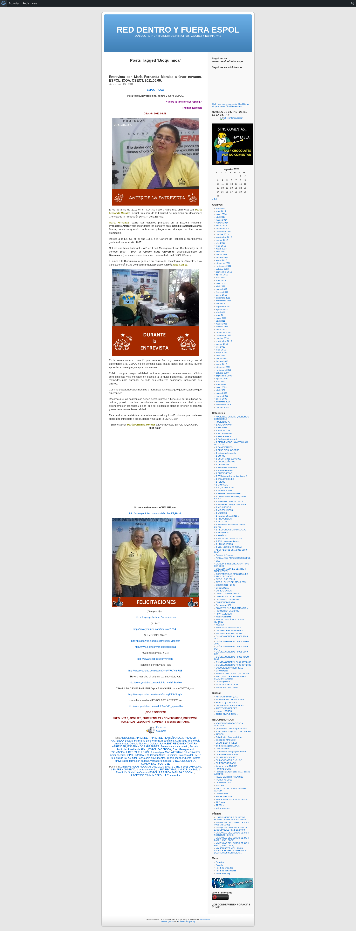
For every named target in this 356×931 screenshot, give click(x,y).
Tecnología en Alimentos (151, 758)
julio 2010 (220, 347)
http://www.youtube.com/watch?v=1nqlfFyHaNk (155, 513)
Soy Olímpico (222, 671)
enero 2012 (221, 295)
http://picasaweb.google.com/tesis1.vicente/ (155, 640)
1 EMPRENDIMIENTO (123, 769)
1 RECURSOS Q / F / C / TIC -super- (233, 731)
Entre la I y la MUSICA (226, 702)
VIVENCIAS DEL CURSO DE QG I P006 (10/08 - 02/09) (231, 844)
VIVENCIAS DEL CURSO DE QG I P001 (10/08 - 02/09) (231, 839)
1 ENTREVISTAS (166, 769)
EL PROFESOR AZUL (226, 763)
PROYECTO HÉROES (226, 708)
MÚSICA (220, 625)
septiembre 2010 (224, 341)
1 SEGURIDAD (223, 532)
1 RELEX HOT (223, 522)
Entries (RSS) (167, 921)
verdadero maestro (161, 760)
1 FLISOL (220, 482)
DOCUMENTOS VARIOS (227, 599)
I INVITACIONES (224, 614)
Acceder (220, 865)
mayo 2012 (221, 283)
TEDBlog (220, 805)
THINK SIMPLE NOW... (227, 714)
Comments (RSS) (186, 921)
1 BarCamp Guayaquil (226, 439)
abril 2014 (220, 217)
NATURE (220, 785)
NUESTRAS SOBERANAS (228, 628)
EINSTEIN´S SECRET (226, 757)
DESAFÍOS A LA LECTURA (229, 596)
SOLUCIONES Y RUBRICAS (229, 668)
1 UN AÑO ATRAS (224, 544)
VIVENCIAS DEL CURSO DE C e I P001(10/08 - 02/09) (231, 834)
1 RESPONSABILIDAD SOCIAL (176, 772)
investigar (158, 752)
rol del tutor (130, 758)
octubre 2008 (222, 407)
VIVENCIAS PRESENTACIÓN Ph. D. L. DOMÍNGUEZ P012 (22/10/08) (232, 828)
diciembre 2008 (223, 402)
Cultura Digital (222, 588)
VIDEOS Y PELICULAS (227, 684)
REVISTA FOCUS (224, 796)
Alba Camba (128, 737)
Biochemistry (153, 740)
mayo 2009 (221, 387)
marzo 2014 (221, 220)
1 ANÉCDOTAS (223, 430)
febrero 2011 (222, 327)
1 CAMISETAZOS (224, 447)
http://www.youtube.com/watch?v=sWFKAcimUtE (155, 670)
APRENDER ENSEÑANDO (166, 737)
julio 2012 (220, 277)
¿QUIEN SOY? (223, 422)
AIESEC (220, 734)
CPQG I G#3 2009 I (225, 579)
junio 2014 (221, 211)
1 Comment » (172, 775)
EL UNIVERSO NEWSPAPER (230, 699)
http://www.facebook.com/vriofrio (155, 658)
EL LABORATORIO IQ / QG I (230, 760)
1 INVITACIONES (224, 490)
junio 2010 (221, 350)
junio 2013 (221, 246)
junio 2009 (221, 384)
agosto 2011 (222, 309)
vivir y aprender (223, 808)
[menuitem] (3, 3)
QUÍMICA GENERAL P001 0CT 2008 (233, 662)
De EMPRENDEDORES (227, 754)
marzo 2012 (221, 289)
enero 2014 (221, 226)
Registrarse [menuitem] (29, 3)
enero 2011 (221, 329)
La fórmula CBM (223, 783)
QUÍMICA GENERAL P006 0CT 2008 (233, 665)
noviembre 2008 (223, 404)
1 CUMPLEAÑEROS (225, 462)
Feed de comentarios (226, 871)
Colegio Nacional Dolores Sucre (148, 743)
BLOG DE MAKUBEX (226, 740)
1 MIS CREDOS (223, 507)
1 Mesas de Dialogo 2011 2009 (231, 504)
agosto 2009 (222, 378)
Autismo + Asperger (225, 555)
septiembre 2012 (224, 272)
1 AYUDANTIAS (223, 436)
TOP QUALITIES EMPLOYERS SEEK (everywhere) (230, 677)
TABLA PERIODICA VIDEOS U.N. (232, 799)
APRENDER (143, 737)
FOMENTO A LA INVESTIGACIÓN (232, 608)
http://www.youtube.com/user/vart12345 (155, 629)
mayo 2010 (221, 352)
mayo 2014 (221, 214)
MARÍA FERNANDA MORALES (182, 752)
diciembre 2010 (223, 332)
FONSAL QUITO (224, 769)
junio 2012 (221, 280)
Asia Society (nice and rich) (228, 737)
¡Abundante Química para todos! (231, 728)
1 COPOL (220, 456)
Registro (220, 862)
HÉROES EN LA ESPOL (227, 611)
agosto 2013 (222, 240)
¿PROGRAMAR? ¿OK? (227, 697)
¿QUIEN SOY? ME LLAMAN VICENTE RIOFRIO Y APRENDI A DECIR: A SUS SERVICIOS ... (230, 850)
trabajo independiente (179, 758)
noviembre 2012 (223, 266)
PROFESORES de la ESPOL (147, 775)
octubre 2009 (222, 373)
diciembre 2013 (223, 228)
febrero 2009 (222, 396)
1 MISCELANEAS (187, 769)
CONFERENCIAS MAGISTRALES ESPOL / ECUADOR (231, 575)
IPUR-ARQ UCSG (224, 780)
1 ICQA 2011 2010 (225, 488)
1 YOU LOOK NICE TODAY (229, 547)
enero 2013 (221, 260)
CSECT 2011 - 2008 (225, 585)
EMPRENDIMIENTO (225, 602)
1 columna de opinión (226, 453)
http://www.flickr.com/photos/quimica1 (155, 646)
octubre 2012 (222, 269)
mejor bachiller (118, 755)
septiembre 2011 (224, 306)
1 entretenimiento (146, 769)
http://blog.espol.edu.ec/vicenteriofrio (155, 617)
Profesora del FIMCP (189, 755)
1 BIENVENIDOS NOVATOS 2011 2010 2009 (145, 766)
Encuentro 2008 (223, 605)
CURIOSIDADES (224, 591)
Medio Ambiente (223, 617)
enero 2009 (221, 399)
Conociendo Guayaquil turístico (231, 751)
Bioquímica (167, 740)
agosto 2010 (222, 344)
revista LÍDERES (224, 711)
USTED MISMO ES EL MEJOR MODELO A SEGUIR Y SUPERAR (230, 818)
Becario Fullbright (135, 740)
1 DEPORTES (222, 464)
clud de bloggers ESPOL (228, 746)
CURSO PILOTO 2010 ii (227, 593)
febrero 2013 (222, 257)
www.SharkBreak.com (231, 106)
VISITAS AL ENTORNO (227, 687)
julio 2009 (220, 381)
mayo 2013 (221, 249)
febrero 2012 (222, 292)
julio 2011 (220, 312)
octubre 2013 (222, 234)
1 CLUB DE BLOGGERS (227, 450)
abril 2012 (220, 286)
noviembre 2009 (223, 370)
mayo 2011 (221, 318)
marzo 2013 (221, 254)
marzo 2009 (221, 393)
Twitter (196, 758)
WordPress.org (223, 873)
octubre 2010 (222, 338)
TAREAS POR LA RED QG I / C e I (232, 673)
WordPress (204, 919)
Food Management (183, 749)
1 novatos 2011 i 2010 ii (227, 516)
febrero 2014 (222, 223)
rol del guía (117, 758)
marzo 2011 (221, 324)
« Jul (214, 199)
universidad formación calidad (132, 760)
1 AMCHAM (221, 428)
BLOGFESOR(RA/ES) (226, 743)
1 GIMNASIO (222, 485)
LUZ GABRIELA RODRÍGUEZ (230, 705)
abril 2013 (220, 251)
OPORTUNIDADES (138, 755)
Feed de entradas (224, 868)
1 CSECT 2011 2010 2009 (186, 766)
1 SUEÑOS (221, 535)
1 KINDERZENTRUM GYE (228, 493)
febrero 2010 (222, 361)
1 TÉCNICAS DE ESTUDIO (229, 538)
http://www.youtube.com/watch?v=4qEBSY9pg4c (155, 694)
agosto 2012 (222, 275)
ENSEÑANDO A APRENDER (143, 746)
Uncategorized (223, 682)
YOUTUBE (164, 763)
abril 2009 (220, 390)
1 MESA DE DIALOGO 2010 (229, 501)
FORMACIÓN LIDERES (123, 752)
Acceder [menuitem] (14, 3)
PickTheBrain (222, 793)
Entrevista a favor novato (174, 746)
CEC (218, 561)
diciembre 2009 (223, 367)
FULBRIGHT (145, 752)
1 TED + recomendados (227, 541)
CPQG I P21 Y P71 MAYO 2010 (231, 582)
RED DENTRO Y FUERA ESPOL (178, 29)
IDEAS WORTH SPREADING (230, 777)
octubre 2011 (222, 303)
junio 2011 (221, 315)
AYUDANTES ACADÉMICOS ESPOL (233, 558)
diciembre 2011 (223, 298)
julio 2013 (220, 243)
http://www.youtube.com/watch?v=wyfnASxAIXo (155, 682)
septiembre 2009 (224, 376)
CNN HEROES (223, 749)
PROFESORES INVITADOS (229, 633)
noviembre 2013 (223, 231)
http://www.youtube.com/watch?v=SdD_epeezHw (155, 706)
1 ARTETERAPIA (224, 433)
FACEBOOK (164, 749)
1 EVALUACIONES (225, 479)
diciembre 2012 (223, 263)
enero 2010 (221, 364)
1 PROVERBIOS (224, 519)
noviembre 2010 (223, 335)
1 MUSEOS (221, 513)
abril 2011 (220, 321)
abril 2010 (220, 355)
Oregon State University (163, 755)
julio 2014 (220, 208)
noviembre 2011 (223, 301)
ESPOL (152, 749)
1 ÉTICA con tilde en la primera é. (232, 476)
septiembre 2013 (224, 237)
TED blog (220, 802)
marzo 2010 (221, 358)
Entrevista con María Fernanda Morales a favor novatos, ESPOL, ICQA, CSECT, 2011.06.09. (155, 78)
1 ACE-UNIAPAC (224, 425)
